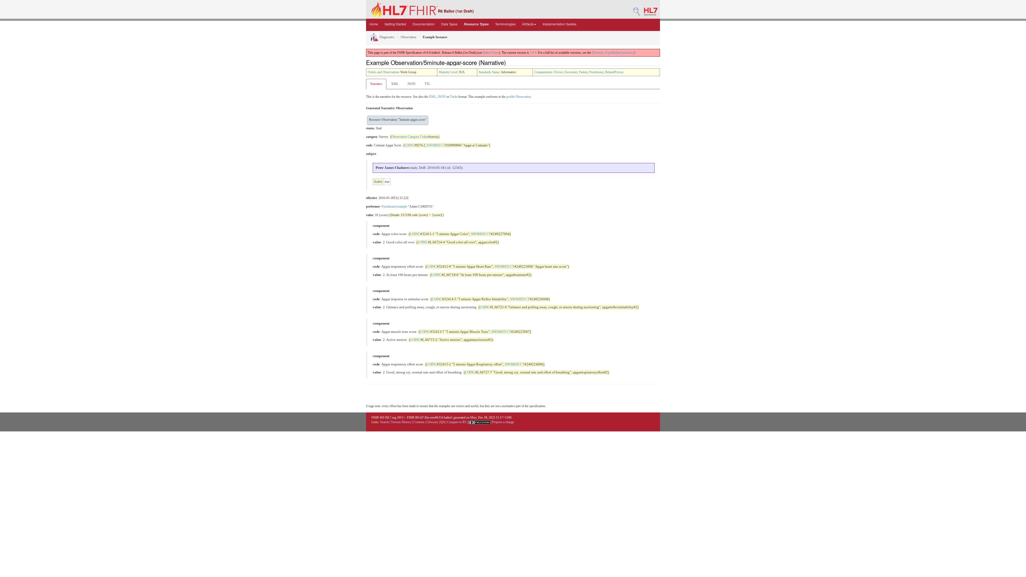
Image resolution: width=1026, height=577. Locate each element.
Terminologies (505, 24)
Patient (583, 72)
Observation (408, 37)
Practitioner (596, 72)
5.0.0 (533, 52)
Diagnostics (386, 37)
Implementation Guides (559, 24)
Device (558, 72)
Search (384, 422)
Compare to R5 (456, 422)
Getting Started (395, 24)
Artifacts (528, 24)
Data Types (449, 24)
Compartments (543, 72)
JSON (411, 84)
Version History (401, 422)
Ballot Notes (491, 52)
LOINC (409, 145)
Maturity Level (448, 72)
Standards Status (489, 72)
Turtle (453, 97)
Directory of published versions (612, 52)
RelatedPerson (614, 72)
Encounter (571, 72)
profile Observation (518, 97)
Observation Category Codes (409, 137)
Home (373, 24)
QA (442, 422)
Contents (419, 422)
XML (394, 84)
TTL (427, 84)
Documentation (424, 24)
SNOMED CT (436, 145)
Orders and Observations (383, 72)
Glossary (432, 422)
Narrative (376, 84)
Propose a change (503, 422)
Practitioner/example (394, 206)
